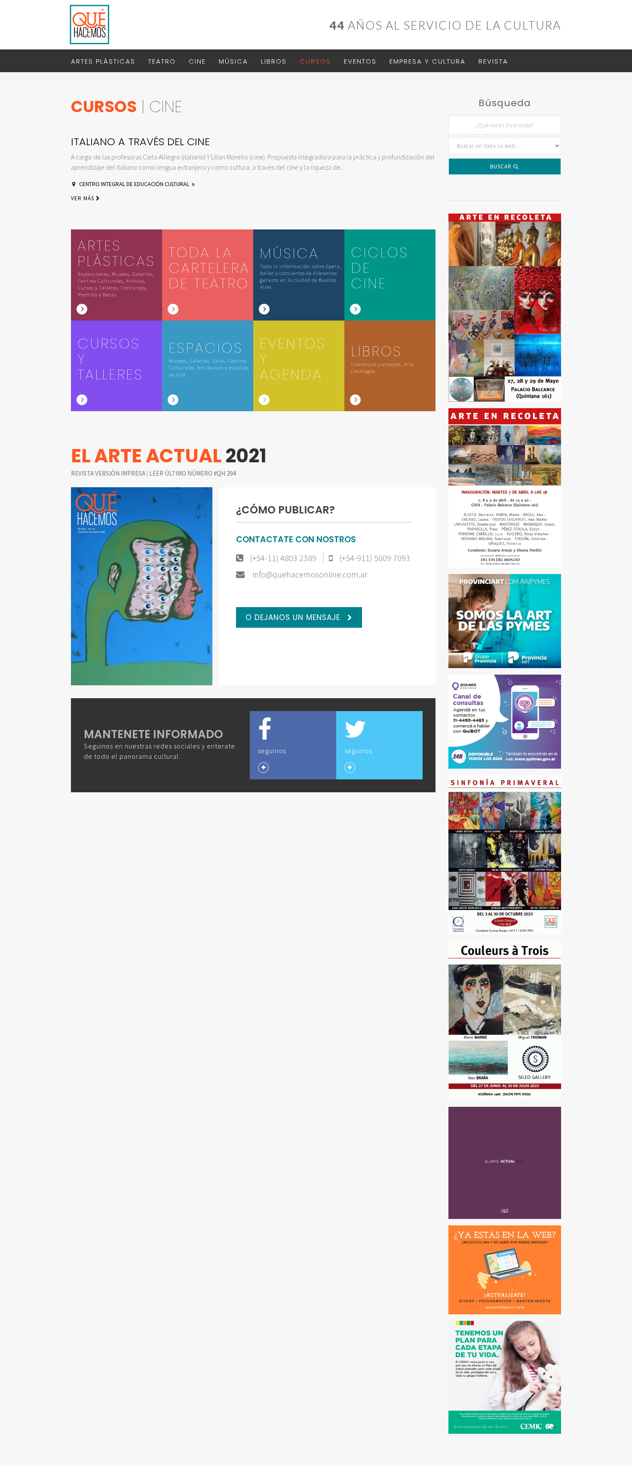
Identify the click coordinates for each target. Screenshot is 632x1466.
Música (233, 61)
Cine (197, 61)
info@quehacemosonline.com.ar (309, 574)
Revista (493, 61)
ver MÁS (83, 198)
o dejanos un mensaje (294, 617)
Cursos (315, 61)
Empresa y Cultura (428, 61)
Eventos (360, 61)
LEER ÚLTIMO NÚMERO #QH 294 (192, 473)
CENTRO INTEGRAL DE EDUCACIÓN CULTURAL (134, 184)
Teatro (162, 61)
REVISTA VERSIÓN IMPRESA (109, 473)
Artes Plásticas (103, 61)
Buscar (501, 166)
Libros (274, 61)
